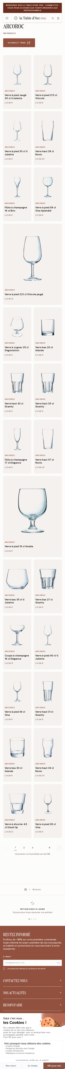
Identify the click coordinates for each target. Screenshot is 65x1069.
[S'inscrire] (58, 963)
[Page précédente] (59, 847)
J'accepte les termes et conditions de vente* (26, 969)
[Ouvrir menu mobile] (7, 18)
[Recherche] (52, 18)
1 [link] (15, 847)
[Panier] (58, 18)
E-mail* (7, 957)
